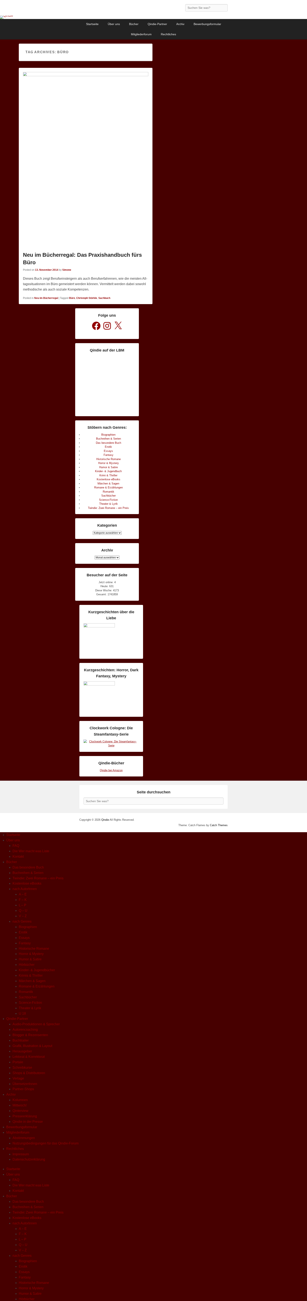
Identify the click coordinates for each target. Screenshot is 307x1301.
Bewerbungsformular (207, 24)
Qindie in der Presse (28, 1121)
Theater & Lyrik (108, 503)
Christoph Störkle (86, 298)
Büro (72, 298)
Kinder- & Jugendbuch (108, 471)
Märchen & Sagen (108, 483)
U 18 (22, 1013)
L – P (22, 905)
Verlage (18, 1078)
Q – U (23, 910)
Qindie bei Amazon (111, 770)
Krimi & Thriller (108, 475)
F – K (23, 899)
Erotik (108, 446)
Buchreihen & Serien (108, 438)
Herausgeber (22, 1051)
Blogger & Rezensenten (30, 1035)
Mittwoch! (20, 1105)
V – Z (23, 916)
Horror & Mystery (108, 463)
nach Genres (22, 921)
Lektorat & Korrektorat (29, 1056)
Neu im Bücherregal (46, 298)
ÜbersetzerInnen (25, 1084)
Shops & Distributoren (29, 1073)
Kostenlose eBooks (108, 479)
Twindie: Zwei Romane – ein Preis (108, 508)
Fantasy (108, 454)
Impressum (21, 1154)
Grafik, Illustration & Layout (32, 1046)
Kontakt (18, 856)
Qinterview (20, 1111)
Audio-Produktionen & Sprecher (36, 1024)
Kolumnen (20, 1100)
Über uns (114, 24)
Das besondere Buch (108, 442)
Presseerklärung (25, 1116)
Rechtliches (168, 34)
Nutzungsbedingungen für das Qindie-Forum (46, 1143)
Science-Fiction (108, 499)
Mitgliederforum (141, 34)
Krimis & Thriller (31, 975)
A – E (23, 894)
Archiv (180, 24)
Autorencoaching (25, 1029)
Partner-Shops (23, 1089)
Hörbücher (26, 964)
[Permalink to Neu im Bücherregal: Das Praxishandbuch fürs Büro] (85, 160)
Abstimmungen (24, 1138)
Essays (108, 451)
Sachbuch (104, 298)
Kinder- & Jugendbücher (37, 970)
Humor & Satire (108, 467)
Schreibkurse (22, 1067)
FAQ (16, 845)
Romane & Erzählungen (108, 487)
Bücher (133, 24)
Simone (66, 269)
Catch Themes (219, 825)
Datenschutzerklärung (29, 1159)
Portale (18, 1062)
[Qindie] (153, 17)
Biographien (108, 434)
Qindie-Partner (157, 24)
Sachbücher (108, 495)
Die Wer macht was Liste (31, 851)
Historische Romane (108, 459)
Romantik (108, 491)
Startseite (92, 24)
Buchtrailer (21, 1040)
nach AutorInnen (25, 889)
